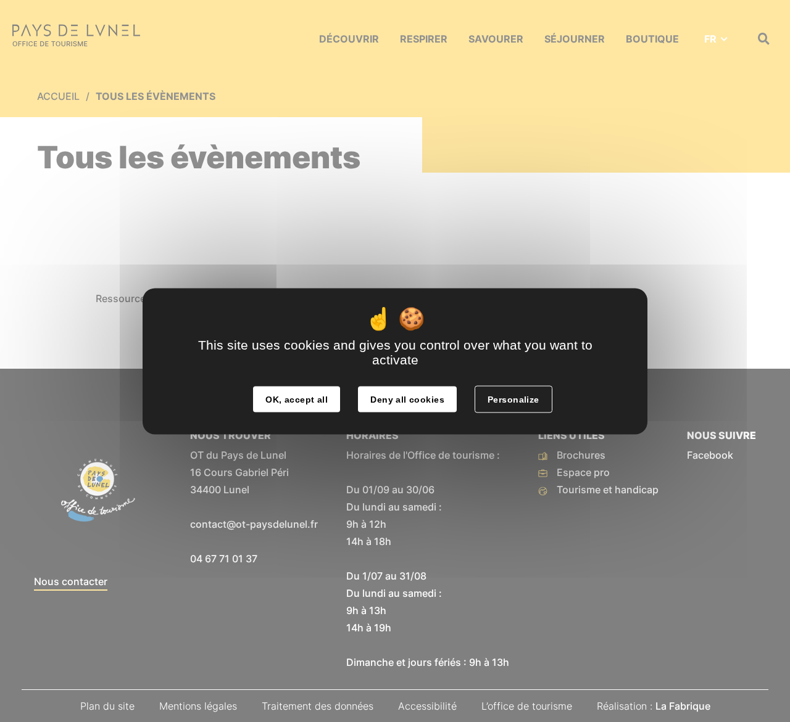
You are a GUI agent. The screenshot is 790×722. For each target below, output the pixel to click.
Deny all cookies (407, 399)
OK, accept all (296, 399)
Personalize (513, 399)
